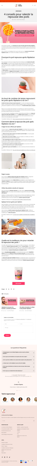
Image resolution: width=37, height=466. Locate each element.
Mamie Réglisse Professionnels (7, 434)
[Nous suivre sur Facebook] (2, 457)
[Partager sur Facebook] (6, 289)
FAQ (18, 433)
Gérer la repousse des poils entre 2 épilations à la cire (22, 119)
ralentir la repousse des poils (13, 176)
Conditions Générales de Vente (7, 444)
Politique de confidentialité (20, 319)
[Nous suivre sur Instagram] (4, 457)
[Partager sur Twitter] (9, 289)
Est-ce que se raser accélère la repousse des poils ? (22, 199)
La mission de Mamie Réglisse (7, 427)
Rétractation (4, 452)
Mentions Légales (5, 442)
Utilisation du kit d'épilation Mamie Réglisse (23, 430)
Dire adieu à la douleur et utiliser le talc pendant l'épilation (27, 308)
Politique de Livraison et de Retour (22, 436)
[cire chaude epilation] (18, 275)
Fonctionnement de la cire (6, 430)
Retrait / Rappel (4, 446)
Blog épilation (4, 432)
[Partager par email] (14, 289)
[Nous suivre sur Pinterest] (7, 457)
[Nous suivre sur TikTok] (9, 457)
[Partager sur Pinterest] (11, 289)
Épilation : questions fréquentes (22, 427)
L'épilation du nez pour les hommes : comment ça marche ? (9, 308)
